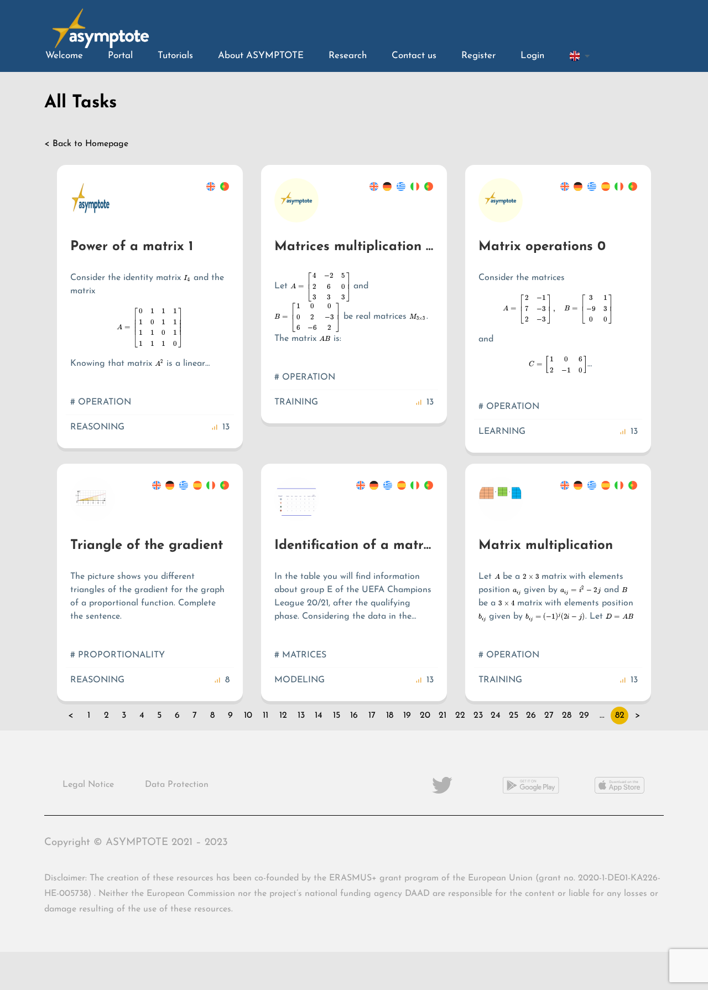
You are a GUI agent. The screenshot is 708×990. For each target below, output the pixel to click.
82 (619, 715)
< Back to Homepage (86, 143)
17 (372, 715)
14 (318, 715)
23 (478, 715)
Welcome (64, 55)
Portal (120, 55)
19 (407, 715)
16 (354, 715)
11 (265, 715)
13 (301, 715)
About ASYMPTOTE (261, 55)
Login (532, 55)
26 (531, 715)
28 (566, 715)
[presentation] (187, 277)
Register (478, 55)
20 (425, 715)
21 (442, 715)
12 (283, 715)
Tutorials (175, 55)
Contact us (414, 55)
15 (336, 715)
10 (248, 715)
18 (389, 715)
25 (513, 715)
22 (460, 715)
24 (496, 715)
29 (584, 715)
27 (549, 715)
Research (348, 55)
